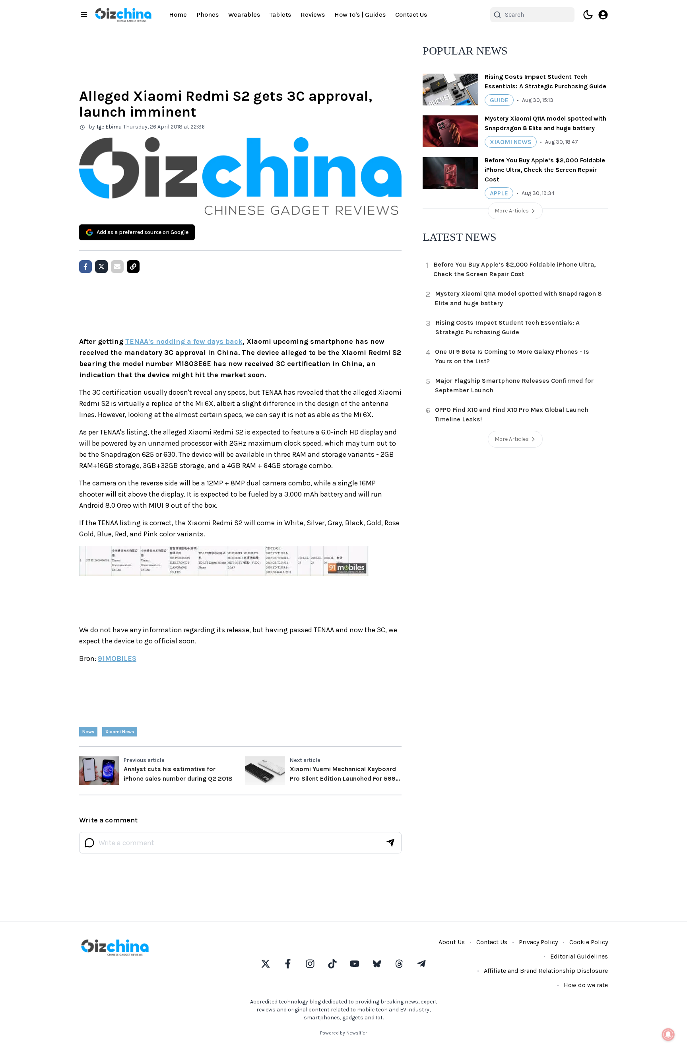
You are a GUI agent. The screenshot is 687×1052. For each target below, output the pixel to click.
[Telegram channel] (421, 963)
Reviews (313, 14)
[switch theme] (588, 14)
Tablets (280, 14)
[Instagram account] (310, 963)
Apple (499, 193)
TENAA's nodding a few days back (184, 341)
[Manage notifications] (668, 1034)
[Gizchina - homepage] (123, 14)
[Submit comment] (390, 842)
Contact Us (411, 14)
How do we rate (586, 985)
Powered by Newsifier (343, 1033)
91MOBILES (117, 658)
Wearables (244, 14)
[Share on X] (101, 266)
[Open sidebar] (84, 14)
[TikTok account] (332, 963)
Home (178, 14)
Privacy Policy (538, 942)
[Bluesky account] (377, 963)
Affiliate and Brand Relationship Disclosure (546, 970)
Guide (499, 100)
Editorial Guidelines (579, 956)
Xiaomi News (119, 731)
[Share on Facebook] (85, 266)
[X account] (265, 963)
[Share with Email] (117, 266)
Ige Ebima (109, 126)
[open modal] (603, 14)
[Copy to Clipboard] (133, 266)
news (88, 731)
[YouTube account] (354, 963)
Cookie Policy (588, 942)
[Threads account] (399, 963)
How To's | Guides (360, 14)
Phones (207, 14)
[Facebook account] (288, 963)
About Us (452, 942)
